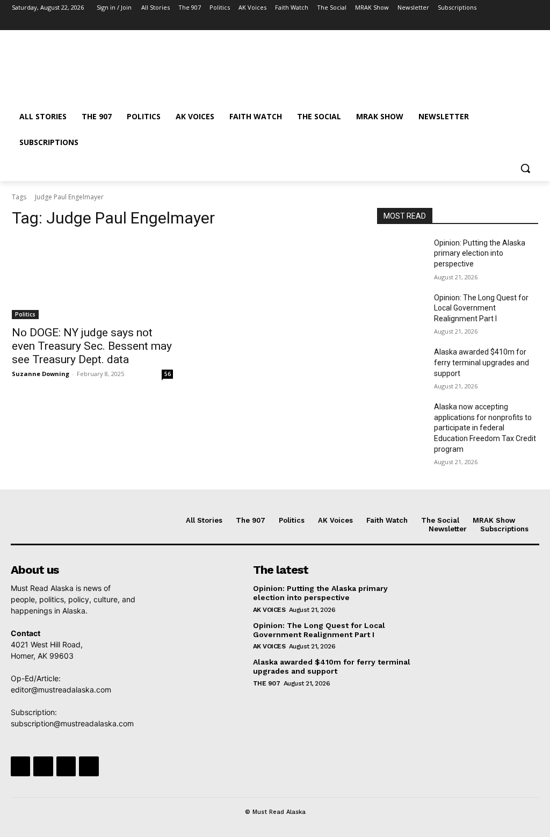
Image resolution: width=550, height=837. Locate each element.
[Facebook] (472, 23)
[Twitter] (502, 23)
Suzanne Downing (40, 374)
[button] (525, 168)
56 (167, 374)
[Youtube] (532, 23)
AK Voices (269, 610)
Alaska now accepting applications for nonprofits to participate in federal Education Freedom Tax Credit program (485, 427)
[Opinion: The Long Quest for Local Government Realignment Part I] (401, 310)
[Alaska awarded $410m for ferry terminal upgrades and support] (401, 364)
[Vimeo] (517, 23)
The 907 (266, 683)
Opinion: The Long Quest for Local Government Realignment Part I (481, 308)
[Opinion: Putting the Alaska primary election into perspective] (401, 255)
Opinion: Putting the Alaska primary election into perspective (479, 253)
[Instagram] (487, 23)
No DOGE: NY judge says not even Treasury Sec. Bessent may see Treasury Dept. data (92, 346)
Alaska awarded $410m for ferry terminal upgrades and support (481, 362)
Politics (25, 314)
